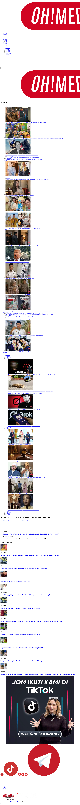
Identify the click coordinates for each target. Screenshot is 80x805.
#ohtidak (4, 36)
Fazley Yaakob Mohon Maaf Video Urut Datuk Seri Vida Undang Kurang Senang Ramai (23, 228)
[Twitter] (23, 775)
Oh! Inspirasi (8, 427)
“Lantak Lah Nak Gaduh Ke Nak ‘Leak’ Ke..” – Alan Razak (18, 177)
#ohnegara (5, 40)
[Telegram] (44, 775)
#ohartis (4, 35)
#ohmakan (8, 51)
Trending (5, 106)
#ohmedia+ (5, 44)
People (7, 801)
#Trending (5, 34)
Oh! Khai (7, 511)
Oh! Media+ (5, 352)
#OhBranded (8, 53)
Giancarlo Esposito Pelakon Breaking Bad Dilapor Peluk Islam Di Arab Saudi (23, 510)
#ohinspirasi (8, 50)
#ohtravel (5, 42)
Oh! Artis (5, 160)
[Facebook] (19, 775)
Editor (4, 787)
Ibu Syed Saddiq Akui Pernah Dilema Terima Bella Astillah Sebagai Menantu (21, 211)
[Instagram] (2, 775)
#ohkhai (7, 54)
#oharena (5, 43)
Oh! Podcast (8, 513)
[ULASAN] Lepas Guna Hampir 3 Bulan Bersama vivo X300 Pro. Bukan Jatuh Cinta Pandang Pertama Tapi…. (30, 391)
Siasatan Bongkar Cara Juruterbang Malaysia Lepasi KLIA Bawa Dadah (20, 278)
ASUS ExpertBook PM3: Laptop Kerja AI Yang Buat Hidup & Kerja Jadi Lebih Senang (25, 393)
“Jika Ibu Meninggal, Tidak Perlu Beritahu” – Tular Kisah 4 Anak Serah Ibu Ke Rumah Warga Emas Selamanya (28, 311)
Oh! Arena (8, 355)
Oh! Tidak (5, 229)
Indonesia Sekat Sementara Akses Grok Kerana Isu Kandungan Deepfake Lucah (24, 426)
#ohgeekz (5, 39)
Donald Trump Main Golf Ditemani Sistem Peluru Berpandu (17, 262)
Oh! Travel (8, 514)
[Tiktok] (11, 775)
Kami (4, 786)
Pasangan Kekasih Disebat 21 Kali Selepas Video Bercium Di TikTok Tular (23, 493)
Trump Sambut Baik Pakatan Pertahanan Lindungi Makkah (19, 444)
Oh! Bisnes (8, 356)
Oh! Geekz (8, 358)
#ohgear (7, 45)
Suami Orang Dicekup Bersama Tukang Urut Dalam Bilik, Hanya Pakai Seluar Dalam (23, 245)
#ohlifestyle (8, 48)
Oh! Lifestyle (8, 512)
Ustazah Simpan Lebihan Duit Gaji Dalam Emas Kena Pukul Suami (19, 294)
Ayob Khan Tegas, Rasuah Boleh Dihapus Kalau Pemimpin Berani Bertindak (21, 316)
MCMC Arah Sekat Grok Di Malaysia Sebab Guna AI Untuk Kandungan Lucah (24, 409)
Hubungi (4, 791)
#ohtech (7, 46)
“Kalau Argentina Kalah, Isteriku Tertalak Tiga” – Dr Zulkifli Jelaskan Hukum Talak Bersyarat (26, 477)
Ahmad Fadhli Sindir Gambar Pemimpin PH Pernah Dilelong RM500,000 (20, 319)
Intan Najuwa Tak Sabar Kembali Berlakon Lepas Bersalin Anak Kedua (20, 195)
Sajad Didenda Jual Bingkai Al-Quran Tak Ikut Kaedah (19, 461)
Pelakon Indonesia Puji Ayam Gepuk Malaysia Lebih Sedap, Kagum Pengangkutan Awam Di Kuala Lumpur (27, 179)
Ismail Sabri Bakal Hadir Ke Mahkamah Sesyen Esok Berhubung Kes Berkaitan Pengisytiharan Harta (26, 159)
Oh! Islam (7, 428)
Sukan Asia (5, 33)
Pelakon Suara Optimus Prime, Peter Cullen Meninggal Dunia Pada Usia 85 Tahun (22, 155)
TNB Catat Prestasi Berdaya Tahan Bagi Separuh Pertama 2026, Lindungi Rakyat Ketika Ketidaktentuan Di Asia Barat (29, 314)
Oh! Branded (8, 357)
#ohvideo (7, 52)
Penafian (4, 789)
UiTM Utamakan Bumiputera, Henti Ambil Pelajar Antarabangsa (18, 351)
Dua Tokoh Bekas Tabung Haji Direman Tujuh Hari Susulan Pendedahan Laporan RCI (23, 157)
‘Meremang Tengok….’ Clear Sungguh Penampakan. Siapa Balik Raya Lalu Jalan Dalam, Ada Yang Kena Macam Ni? (31, 374)
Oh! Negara (5, 312)
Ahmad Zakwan (7, 536)
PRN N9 (7, 41)
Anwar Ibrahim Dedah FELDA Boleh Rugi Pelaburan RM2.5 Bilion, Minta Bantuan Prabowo (24, 335)
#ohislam (5, 37)
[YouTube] (26, 775)
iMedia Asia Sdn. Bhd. (14, 801)
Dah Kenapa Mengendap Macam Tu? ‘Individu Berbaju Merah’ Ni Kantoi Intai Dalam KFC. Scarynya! (26, 122)
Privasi (4, 788)
